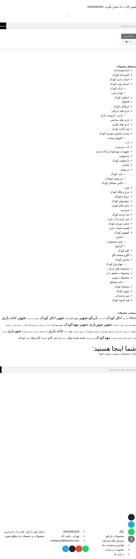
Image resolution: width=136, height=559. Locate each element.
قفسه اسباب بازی (119, 228)
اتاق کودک (114, 318)
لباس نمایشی (116, 338)
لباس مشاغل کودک (112, 183)
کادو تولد (35, 337)
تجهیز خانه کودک (118, 325)
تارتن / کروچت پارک (112, 115)
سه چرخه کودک (120, 214)
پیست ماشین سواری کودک (114, 133)
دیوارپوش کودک (120, 201)
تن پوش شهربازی (107, 331)
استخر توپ (102, 318)
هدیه (82, 337)
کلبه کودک (123, 250)
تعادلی (125, 164)
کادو (50, 337)
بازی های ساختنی (119, 119)
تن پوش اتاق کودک (30, 325)
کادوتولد (44, 338)
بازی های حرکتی (120, 110)
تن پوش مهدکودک (93, 331)
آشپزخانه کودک (120, 74)
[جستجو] (1, 369)
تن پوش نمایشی (79, 332)
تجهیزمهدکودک (57, 325)
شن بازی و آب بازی (118, 219)
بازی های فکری (120, 124)
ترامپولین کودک (120, 160)
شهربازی (14, 331)
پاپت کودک (117, 174)
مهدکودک (102, 337)
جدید (66, 331)
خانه (134, 353)
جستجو (3, 26)
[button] (68, 49)
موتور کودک (122, 291)
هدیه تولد (72, 337)
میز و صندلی (122, 295)
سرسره (125, 210)
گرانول (119, 246)
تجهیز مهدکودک (76, 324)
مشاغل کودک (121, 286)
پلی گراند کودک (120, 128)
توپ (127, 187)
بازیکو (93, 318)
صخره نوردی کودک (118, 223)
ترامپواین (124, 155)
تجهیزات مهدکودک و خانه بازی (112, 151)
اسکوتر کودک (121, 97)
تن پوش (125, 169)
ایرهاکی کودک (121, 106)
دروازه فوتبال (121, 196)
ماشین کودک (122, 259)
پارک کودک (116, 88)
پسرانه (64, 338)
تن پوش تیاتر (17, 325)
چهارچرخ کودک (114, 264)
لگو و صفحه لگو (120, 255)
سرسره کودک (27, 332)
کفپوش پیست (115, 137)
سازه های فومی (120, 205)
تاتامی (119, 237)
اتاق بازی (126, 318)
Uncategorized (121, 70)
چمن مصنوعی (115, 241)
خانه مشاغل (116, 282)
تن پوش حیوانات (114, 178)
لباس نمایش (126, 338)
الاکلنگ (125, 101)
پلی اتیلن (57, 338)
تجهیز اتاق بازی (71, 318)
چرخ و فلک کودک (119, 192)
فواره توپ (117, 92)
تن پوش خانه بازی (122, 331)
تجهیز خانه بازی (14, 318)
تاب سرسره (122, 146)
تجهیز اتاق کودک (52, 318)
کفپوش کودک (121, 232)
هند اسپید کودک (120, 300)
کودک (28, 338)
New (132, 318)
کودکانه (21, 338)
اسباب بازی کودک (119, 79)
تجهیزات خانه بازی (33, 318)
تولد (70, 331)
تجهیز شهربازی (100, 324)
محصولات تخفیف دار (118, 273)
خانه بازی (56, 331)
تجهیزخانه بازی (130, 325)
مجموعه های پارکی (118, 268)
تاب (127, 142)
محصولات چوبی (120, 277)
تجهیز (83, 318)
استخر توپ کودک (119, 83)
